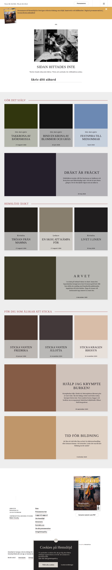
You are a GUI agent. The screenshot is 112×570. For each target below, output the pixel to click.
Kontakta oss (39, 525)
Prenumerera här (41, 512)
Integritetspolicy (41, 532)
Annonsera (39, 522)
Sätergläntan (32, 557)
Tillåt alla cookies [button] (48, 565)
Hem (36, 508)
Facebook (12, 498)
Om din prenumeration (43, 528)
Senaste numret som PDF (87, 515)
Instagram (20, 498)
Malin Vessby (14, 518)
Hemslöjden (22, 557)
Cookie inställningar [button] (67, 565)
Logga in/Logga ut (41, 515)
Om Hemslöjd (39, 518)
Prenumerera (81, 3)
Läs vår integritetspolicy (48, 558)
